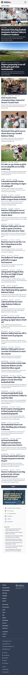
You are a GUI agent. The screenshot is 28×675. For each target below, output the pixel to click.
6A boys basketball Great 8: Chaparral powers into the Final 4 (13, 458)
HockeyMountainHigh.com (8, 646)
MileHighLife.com (6, 649)
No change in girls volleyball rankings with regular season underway (14, 536)
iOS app (5, 652)
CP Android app (11, 513)
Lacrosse (4, 623)
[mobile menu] (25, 2)
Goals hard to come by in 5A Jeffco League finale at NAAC (13, 198)
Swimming (4, 628)
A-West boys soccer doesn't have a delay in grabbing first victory (13, 529)
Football (4, 585)
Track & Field (5, 604)
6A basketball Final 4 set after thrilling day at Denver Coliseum (13, 427)
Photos (4, 636)
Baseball (4, 598)
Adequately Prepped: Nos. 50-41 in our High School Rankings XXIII (12, 274)
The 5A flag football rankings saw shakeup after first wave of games (13, 550)
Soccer (3, 609)
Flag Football (5, 625)
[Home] (6, 2)
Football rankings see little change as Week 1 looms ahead (14, 533)
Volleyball (4, 595)
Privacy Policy (5, 672)
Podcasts (4, 634)
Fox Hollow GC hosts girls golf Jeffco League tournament (12, 260)
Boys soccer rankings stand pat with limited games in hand (13, 543)
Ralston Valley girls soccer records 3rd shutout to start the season (13, 351)
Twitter (9, 519)
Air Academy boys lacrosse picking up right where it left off (14, 320)
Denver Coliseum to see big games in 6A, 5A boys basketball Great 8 (13, 474)
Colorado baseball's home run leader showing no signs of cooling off (13, 183)
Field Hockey (5, 620)
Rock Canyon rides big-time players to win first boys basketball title (13, 380)
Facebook (9, 516)
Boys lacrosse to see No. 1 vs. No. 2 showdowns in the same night (13, 244)
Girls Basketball (6, 590)
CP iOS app (10, 511)
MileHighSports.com (6, 641)
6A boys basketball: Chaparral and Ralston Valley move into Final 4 (11, 443)
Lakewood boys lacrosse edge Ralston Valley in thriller (11, 304)
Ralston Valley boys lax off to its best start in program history (13, 335)
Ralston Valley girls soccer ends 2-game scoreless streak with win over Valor (13, 228)
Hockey (4, 617)
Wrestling (4, 593)
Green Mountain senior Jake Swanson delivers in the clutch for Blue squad (13, 365)
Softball (4, 601)
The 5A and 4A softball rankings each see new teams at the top (14, 546)
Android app (6, 655)
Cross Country (5, 607)
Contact (4, 666)
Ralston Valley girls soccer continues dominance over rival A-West (13, 213)
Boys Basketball (6, 587)
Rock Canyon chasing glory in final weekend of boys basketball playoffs (13, 411)
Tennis (3, 612)
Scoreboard (5, 631)
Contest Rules (5, 669)
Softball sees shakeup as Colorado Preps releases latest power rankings (13, 540)
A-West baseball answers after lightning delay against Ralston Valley (13, 290)
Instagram (10, 521)
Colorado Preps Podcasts (14, 508)
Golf (3, 615)
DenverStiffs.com (6, 643)
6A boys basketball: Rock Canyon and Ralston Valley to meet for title (14, 395)
